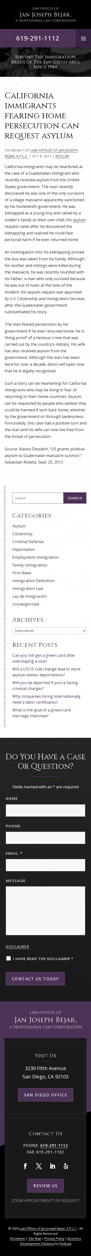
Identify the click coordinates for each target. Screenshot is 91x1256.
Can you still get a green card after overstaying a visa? (43, 658)
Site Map (34, 1238)
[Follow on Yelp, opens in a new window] (66, 1166)
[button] (83, 38)
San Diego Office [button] (45, 1095)
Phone (13, 825)
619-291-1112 (37, 38)
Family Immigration (29, 565)
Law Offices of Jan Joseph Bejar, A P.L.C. (48, 1228)
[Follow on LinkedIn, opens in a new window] (52, 1166)
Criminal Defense (28, 541)
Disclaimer (17, 946)
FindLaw (65, 1243)
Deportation (23, 549)
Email (14, 853)
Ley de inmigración (29, 596)
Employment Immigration (35, 557)
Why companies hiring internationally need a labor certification (46, 699)
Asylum (62, 156)
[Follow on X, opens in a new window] (39, 1166)
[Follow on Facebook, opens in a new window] (25, 1166)
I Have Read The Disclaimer (43, 958)
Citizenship (22, 534)
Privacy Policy (54, 1238)
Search (75, 498)
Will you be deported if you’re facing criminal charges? (45, 685)
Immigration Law (27, 588)
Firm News (22, 573)
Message (16, 880)
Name (12, 798)
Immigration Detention (33, 580)
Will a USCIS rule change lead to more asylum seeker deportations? (46, 672)
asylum (79, 220)
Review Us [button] (45, 1185)
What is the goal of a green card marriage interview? (41, 713)
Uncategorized (25, 604)
